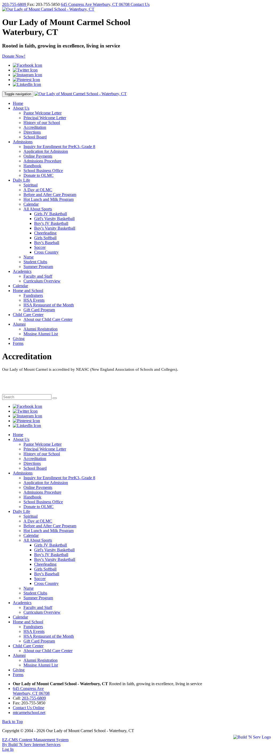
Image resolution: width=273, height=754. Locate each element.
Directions (32, 132)
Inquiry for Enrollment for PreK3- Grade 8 (59, 146)
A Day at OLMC (37, 189)
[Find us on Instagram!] (27, 75)
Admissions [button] (23, 141)
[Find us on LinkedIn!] (27, 84)
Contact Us (140, 4)
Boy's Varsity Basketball (54, 228)
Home (18, 103)
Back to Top (12, 721)
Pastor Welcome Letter (42, 113)
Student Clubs (35, 262)
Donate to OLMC (38, 175)
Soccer (40, 247)
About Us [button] (21, 108)
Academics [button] (22, 271)
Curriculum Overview (42, 281)
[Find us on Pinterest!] (26, 79)
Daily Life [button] (21, 180)
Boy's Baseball (46, 242)
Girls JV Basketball (50, 214)
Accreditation (34, 127)
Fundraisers (33, 295)
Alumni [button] (19, 324)
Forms (18, 343)
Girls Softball (45, 238)
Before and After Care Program (49, 194)
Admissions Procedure (42, 161)
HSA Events (34, 300)
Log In (8, 749)
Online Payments (37, 156)
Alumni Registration (40, 329)
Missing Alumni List (40, 334)
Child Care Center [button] (28, 314)
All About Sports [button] (37, 209)
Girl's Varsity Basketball (54, 218)
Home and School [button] (28, 290)
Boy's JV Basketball (51, 223)
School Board (35, 137)
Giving (19, 338)
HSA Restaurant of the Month (48, 305)
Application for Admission (45, 151)
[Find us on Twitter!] (25, 70)
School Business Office (43, 170)
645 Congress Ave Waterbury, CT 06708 (96, 4)
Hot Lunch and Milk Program (48, 199)
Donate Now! (13, 56)
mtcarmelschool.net (29, 712)
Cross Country (46, 252)
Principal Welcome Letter (44, 117)
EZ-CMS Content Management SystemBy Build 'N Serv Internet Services (35, 742)
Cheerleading (45, 233)
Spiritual (30, 185)
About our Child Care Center (48, 319)
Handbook (32, 165)
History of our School (41, 122)
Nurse (28, 257)
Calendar (31, 204)
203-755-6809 (14, 4)
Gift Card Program (39, 310)
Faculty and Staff (37, 276)
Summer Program (38, 266)
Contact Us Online (28, 707)
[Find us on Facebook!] (27, 65)
